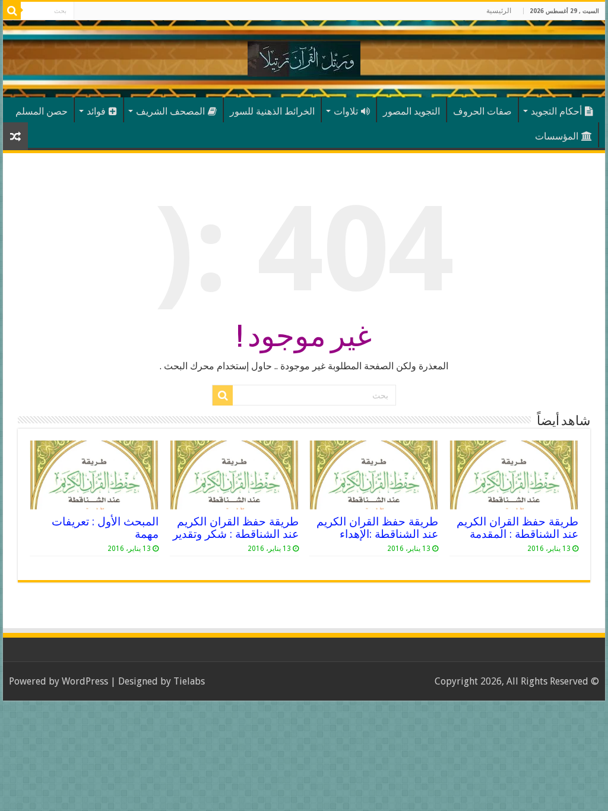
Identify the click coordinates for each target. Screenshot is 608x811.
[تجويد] (304, 56)
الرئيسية (498, 11)
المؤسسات (556, 136)
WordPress (85, 681)
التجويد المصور (411, 111)
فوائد (96, 111)
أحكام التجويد (556, 111)
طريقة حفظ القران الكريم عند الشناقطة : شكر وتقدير (236, 527)
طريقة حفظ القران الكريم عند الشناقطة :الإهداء (377, 527)
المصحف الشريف (170, 111)
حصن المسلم (41, 111)
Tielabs (189, 681)
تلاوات (346, 111)
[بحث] (12, 11)
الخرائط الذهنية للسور (272, 111)
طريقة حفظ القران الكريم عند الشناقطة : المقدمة (517, 527)
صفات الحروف (482, 111)
